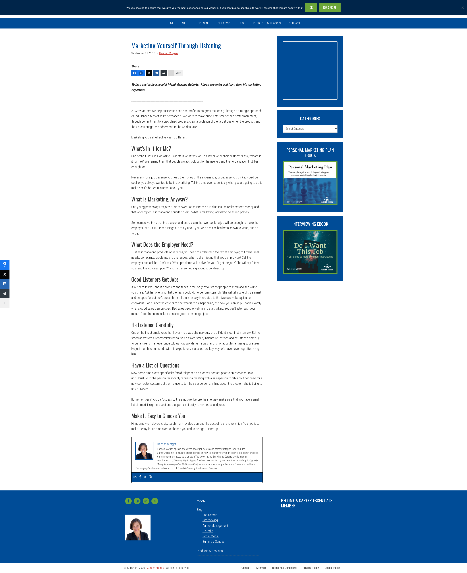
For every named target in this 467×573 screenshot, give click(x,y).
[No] (462, 7)
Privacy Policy (310, 567)
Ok (311, 7)
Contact (246, 567)
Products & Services (210, 551)
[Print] (164, 73)
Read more (329, 7)
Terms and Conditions (284, 567)
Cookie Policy (332, 567)
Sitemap (261, 567)
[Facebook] (140, 477)
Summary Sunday (213, 541)
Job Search (209, 515)
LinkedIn (207, 531)
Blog (199, 509)
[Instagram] (150, 477)
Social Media (210, 536)
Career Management (215, 526)
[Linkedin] (135, 477)
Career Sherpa (155, 568)
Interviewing (210, 520)
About (201, 500)
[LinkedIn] (156, 73)
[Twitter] (149, 73)
